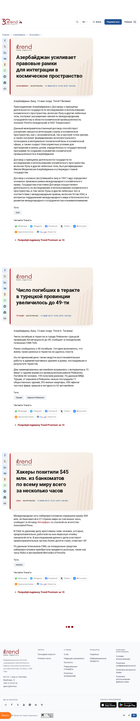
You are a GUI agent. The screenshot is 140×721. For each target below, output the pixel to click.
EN (124, 715)
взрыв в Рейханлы (35, 397)
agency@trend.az (10, 686)
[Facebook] (11, 704)
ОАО (18, 212)
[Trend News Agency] (11, 652)
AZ (129, 715)
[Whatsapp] (5, 704)
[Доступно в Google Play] (127, 705)
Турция (19, 397)
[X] (17, 704)
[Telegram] (29, 704)
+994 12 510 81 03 (10, 683)
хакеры (19, 565)
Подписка (94, 654)
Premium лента (44, 658)
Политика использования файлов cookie (123, 679)
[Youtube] (23, 704)
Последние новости (46, 654)
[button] (4, 40)
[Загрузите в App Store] (108, 705)
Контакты (68, 662)
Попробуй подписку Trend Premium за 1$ (40, 240)
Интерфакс (43, 522)
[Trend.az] (12, 22)
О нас (66, 654)
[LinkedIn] (35, 704)
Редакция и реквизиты (74, 658)
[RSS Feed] (41, 704)
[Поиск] (77, 22)
